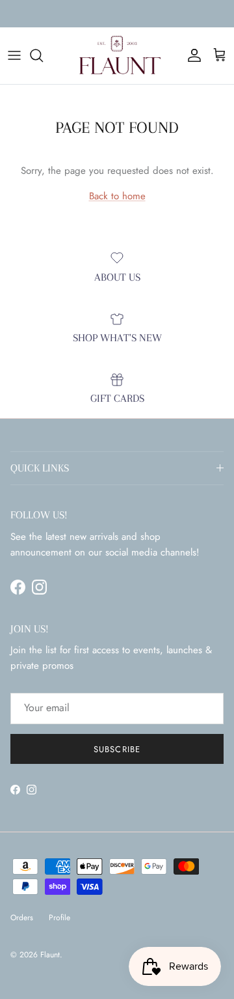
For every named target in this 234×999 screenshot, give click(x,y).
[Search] (43, 55)
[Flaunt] (117, 55)
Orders (21, 917)
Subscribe (117, 749)
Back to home (117, 196)
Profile (59, 917)
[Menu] (14, 55)
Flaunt (50, 955)
